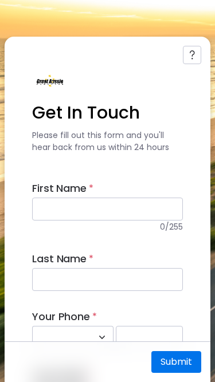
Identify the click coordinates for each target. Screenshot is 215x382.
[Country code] (102, 337)
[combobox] (60, 337)
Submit (176, 361)
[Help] (192, 55)
